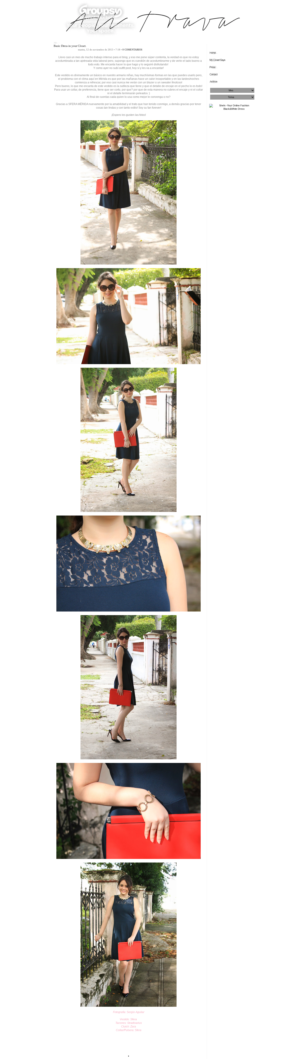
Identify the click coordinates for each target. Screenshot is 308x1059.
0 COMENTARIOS (132, 49)
